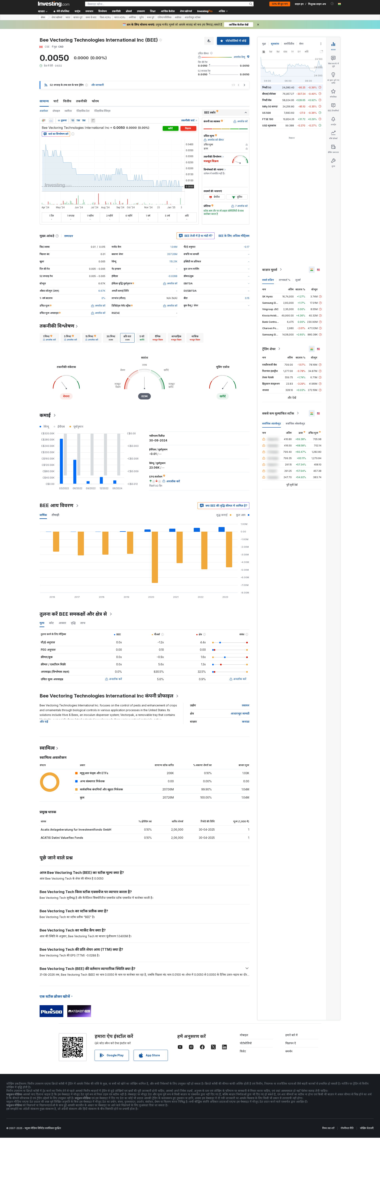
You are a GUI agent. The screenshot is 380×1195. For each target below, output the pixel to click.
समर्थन (288, 1051)
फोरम (95, 101)
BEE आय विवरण (56, 505)
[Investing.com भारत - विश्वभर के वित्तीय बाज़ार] (53, 4)
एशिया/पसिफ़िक (164, 17)
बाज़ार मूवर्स (269, 269)
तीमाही (55, 515)
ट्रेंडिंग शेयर (269, 349)
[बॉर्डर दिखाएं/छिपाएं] (93, 120)
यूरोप (141, 17)
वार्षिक (43, 515)
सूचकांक (275, 43)
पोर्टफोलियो (246, 1043)
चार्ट (55, 101)
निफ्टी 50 (266, 87)
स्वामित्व (68, 110)
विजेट (243, 1051)
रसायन (245, 705)
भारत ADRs (119, 17)
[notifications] (332, 4)
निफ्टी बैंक (267, 99)
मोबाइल (244, 1035)
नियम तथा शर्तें (328, 1128)
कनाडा (245, 721)
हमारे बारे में (291, 1035)
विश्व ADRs (105, 17)
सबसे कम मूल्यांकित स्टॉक (278, 413)
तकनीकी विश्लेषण (57, 326)
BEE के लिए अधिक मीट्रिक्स (233, 235)
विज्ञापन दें (290, 1043)
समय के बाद (91, 17)
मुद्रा (264, 43)
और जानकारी (97, 84)
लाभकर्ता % (284, 279)
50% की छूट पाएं (280, 4)
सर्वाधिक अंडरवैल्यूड (271, 423)
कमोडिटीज (289, 43)
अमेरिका (132, 17)
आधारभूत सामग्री (240, 713)
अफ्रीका (178, 17)
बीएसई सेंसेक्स (269, 93)
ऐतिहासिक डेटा (82, 110)
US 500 (266, 112)
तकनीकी (81, 101)
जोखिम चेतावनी (366, 1128)
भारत (68, 17)
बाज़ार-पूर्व (77, 17)
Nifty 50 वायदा (270, 106)
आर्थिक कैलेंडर (168, 11)
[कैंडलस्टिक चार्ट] (43, 120)
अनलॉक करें (115, 679)
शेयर (43, 17)
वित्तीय (67, 101)
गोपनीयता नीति (347, 1128)
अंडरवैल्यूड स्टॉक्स (192, 17)
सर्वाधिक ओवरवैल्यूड (295, 423)
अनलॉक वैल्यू (239, 56)
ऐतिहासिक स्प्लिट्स (102, 110)
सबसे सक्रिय (268, 279)
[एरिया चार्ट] (51, 120)
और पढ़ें (44, 721)
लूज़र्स (298, 279)
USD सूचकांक (269, 125)
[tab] (49, 338)
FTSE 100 (267, 118)
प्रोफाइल (56, 110)
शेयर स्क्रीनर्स (186, 11)
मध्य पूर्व (150, 17)
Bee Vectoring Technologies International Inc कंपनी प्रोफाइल (106, 696)
